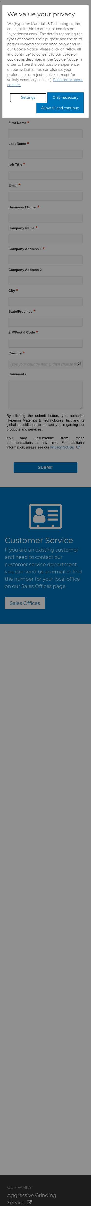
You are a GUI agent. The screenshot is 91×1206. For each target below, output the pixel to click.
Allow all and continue (60, 108)
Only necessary (65, 97)
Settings (28, 97)
